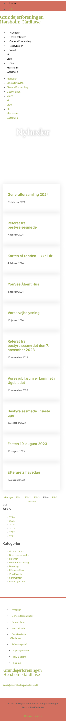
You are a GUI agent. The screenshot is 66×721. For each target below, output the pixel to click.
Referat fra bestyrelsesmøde (22, 225)
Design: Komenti (33, 715)
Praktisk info (16, 573)
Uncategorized (17, 581)
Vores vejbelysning (24, 313)
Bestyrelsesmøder (19, 554)
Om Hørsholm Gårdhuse (12, 67)
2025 (12, 520)
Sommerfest (15, 577)
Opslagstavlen (17, 36)
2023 (12, 528)
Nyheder (14, 32)
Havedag (14, 566)
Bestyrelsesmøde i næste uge (29, 413)
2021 (12, 536)
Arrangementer (17, 551)
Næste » (32, 501)
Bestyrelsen (16, 45)
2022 (12, 532)
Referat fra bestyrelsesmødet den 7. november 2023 (28, 345)
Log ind (13, 3)
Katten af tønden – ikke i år (30, 256)
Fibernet (13, 558)
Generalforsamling (20, 41)
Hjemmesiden (16, 570)
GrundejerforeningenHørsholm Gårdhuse (22, 19)
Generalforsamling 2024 (28, 194)
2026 (12, 517)
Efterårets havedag (24, 472)
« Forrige (8, 497)
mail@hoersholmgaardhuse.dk (20, 685)
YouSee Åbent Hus (23, 284)
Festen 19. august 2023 (27, 444)
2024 (12, 524)
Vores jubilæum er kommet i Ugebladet (31, 380)
